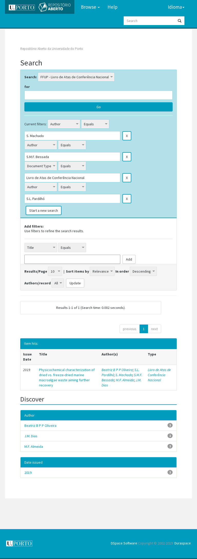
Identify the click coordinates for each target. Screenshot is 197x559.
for (27, 86)
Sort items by (77, 271)
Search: (30, 77)
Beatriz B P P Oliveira (117, 369)
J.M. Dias (30, 436)
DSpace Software (124, 543)
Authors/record (37, 283)
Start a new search (43, 210)
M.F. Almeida (125, 380)
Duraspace (182, 543)
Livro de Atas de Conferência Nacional (159, 374)
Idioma (175, 7)
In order (122, 271)
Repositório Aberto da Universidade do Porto (51, 49)
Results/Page (35, 271)
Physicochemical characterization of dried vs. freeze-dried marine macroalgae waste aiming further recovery (67, 377)
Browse (89, 7)
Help (112, 7)
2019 (28, 472)
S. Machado (123, 375)
